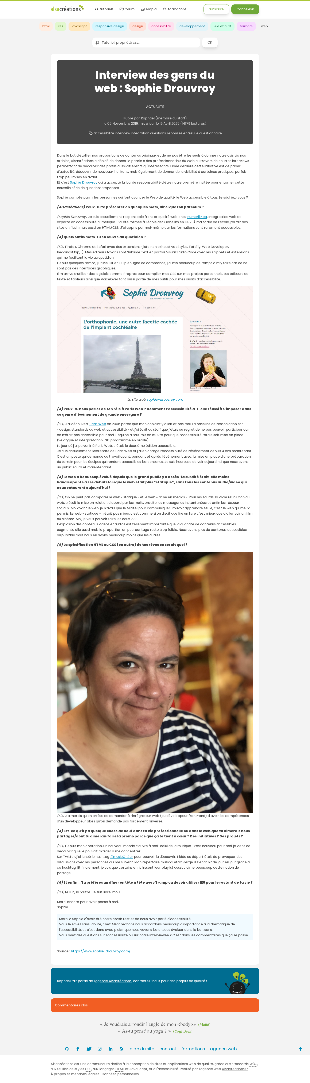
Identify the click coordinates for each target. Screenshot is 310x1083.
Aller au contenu (41, 6)
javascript (79, 26)
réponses (174, 133)
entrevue (190, 133)
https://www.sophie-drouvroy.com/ (101, 951)
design (137, 26)
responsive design (110, 26)
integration (140, 133)
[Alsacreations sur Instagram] (99, 1049)
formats (246, 26)
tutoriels (106, 9)
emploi (151, 9)
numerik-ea (197, 216)
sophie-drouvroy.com (165, 399)
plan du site (141, 1049)
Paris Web (97, 424)
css (60, 26)
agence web (223, 1049)
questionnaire (210, 133)
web (264, 26)
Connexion (245, 9)
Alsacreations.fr (235, 1069)
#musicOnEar (121, 856)
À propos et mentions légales (75, 1074)
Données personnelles (120, 1074)
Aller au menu (11, 6)
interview (122, 133)
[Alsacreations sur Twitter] (89, 1049)
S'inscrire (216, 9)
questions (158, 133)
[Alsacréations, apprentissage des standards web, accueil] (67, 10)
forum (129, 9)
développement (192, 26)
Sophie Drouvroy (83, 182)
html (46, 26)
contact (167, 1049)
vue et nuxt (222, 26)
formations (176, 9)
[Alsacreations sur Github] (67, 1049)
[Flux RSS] (121, 1049)
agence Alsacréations (113, 981)
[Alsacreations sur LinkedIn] (110, 1049)
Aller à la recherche (76, 6)
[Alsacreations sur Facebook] (78, 1049)
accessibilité (161, 26)
